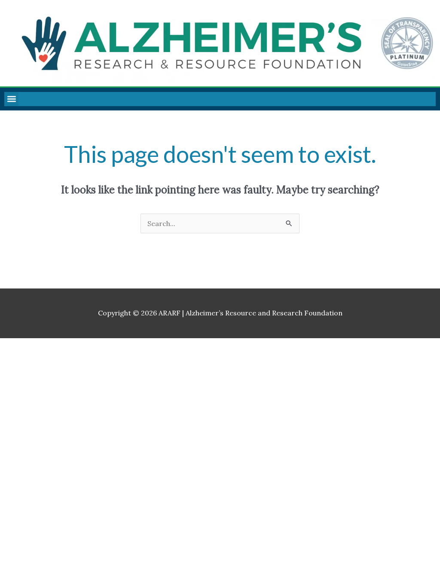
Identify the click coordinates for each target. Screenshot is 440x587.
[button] (11, 99)
